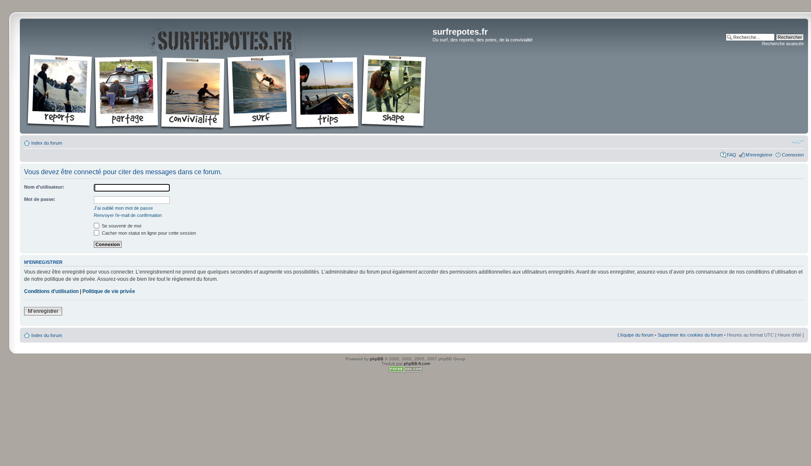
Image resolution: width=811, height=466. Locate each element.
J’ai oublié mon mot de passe (123, 208)
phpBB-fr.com (417, 363)
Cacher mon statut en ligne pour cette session (148, 233)
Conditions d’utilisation (51, 291)
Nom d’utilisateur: (44, 186)
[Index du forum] (227, 76)
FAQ (731, 154)
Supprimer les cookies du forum (690, 334)
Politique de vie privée (108, 291)
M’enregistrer (759, 154)
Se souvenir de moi (121, 225)
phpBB (377, 358)
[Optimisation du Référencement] (405, 370)
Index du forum (46, 142)
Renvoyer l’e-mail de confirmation (128, 215)
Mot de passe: (39, 199)
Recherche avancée (783, 43)
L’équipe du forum (635, 334)
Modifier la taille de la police (798, 141)
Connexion (793, 154)
